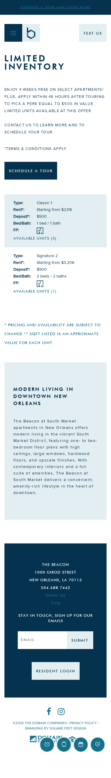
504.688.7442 (55, 588)
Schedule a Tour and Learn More (55, 7)
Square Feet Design (68, 728)
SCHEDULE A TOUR (31, 171)
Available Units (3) (35, 238)
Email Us (55, 596)
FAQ (55, 603)
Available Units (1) (35, 291)
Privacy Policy (83, 723)
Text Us (92, 33)
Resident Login (55, 671)
